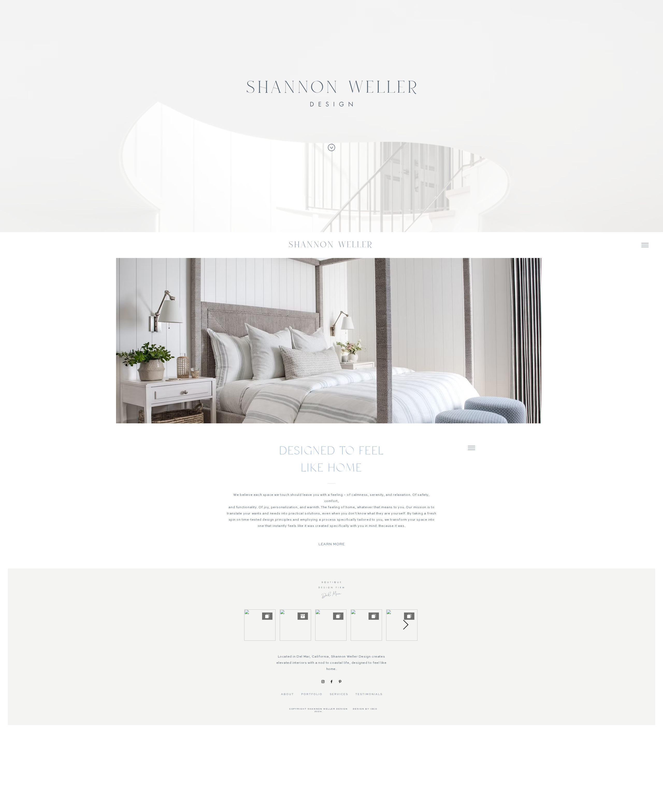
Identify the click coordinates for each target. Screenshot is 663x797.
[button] (645, 245)
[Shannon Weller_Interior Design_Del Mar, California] (323, 682)
